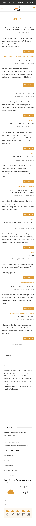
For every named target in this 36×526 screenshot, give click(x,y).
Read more (27, 85)
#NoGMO (20, 2)
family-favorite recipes (13, 384)
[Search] (34, 8)
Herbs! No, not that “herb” (21, 124)
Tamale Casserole (8, 465)
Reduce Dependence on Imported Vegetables (16, 445)
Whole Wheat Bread (9, 435)
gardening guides (10, 386)
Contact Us (29, 2)
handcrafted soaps (11, 389)
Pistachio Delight (8, 455)
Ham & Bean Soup (9, 439)
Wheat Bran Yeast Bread (10, 470)
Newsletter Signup (9, 2)
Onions (31, 256)
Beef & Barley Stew (25, 93)
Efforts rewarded (25, 316)
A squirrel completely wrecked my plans (15, 432)
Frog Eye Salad (8, 460)
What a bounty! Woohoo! (22, 286)
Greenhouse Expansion (23, 157)
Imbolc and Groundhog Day (11, 442)
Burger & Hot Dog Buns (10, 475)
